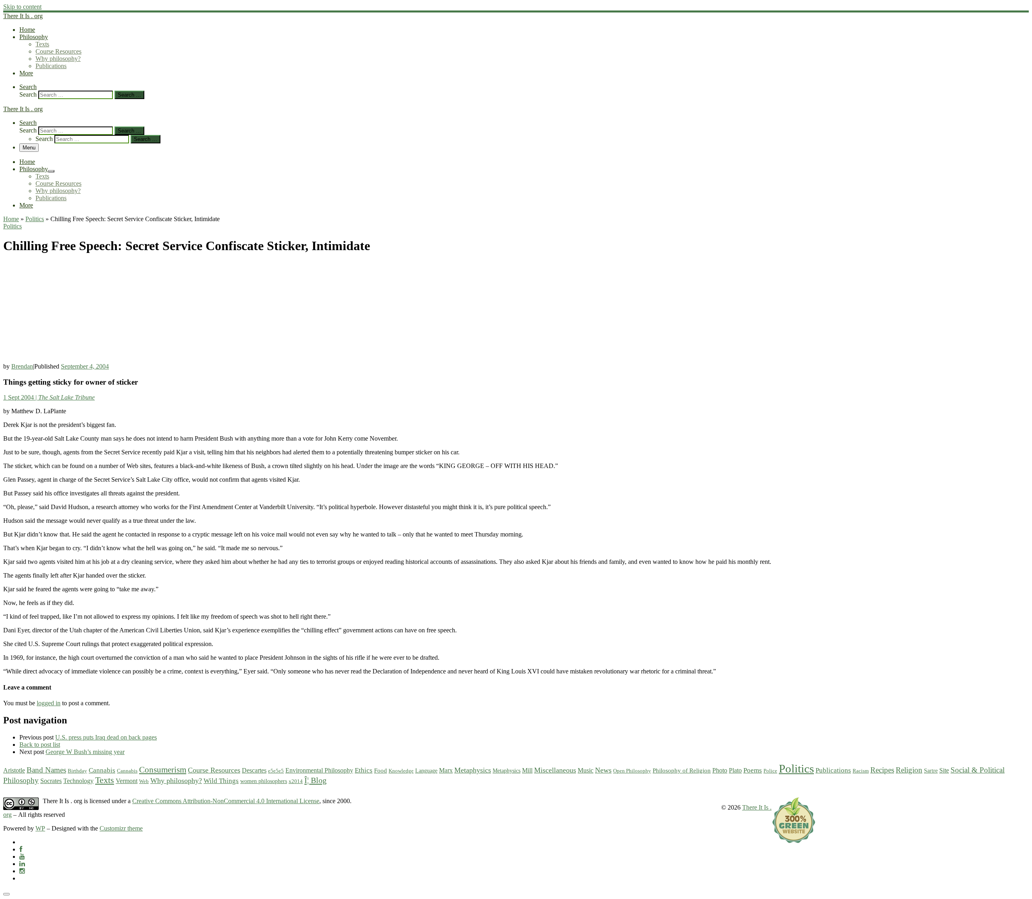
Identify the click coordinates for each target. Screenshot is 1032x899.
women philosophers (263, 781)
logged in (48, 703)
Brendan (22, 366)
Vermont (126, 781)
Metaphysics (472, 770)
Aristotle (14, 770)
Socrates (51, 780)
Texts (104, 780)
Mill (527, 770)
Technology (78, 781)
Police (770, 771)
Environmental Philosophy (319, 770)
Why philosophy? (176, 781)
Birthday (77, 771)
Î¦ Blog (315, 780)
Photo (719, 770)
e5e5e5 (276, 771)
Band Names (46, 770)
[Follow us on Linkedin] (22, 863)
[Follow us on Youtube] (22, 856)
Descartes (254, 770)
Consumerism (162, 769)
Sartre (931, 770)
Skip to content (22, 6)
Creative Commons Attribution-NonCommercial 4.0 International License (225, 801)
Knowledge (401, 771)
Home (11, 218)
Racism (861, 771)
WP (40, 828)
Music (585, 770)
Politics (34, 218)
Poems (752, 770)
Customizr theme (121, 828)
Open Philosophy (632, 771)
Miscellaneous (555, 770)
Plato (735, 770)
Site (944, 770)
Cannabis (102, 770)
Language (426, 770)
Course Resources (214, 770)
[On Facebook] (20, 849)
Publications (833, 770)
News (603, 770)
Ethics (363, 770)
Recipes (882, 770)
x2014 (296, 781)
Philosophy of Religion (682, 770)
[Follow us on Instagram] (22, 871)
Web (144, 781)
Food (380, 770)
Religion (909, 770)
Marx (446, 770)
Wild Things (221, 781)
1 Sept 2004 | (49, 397)
